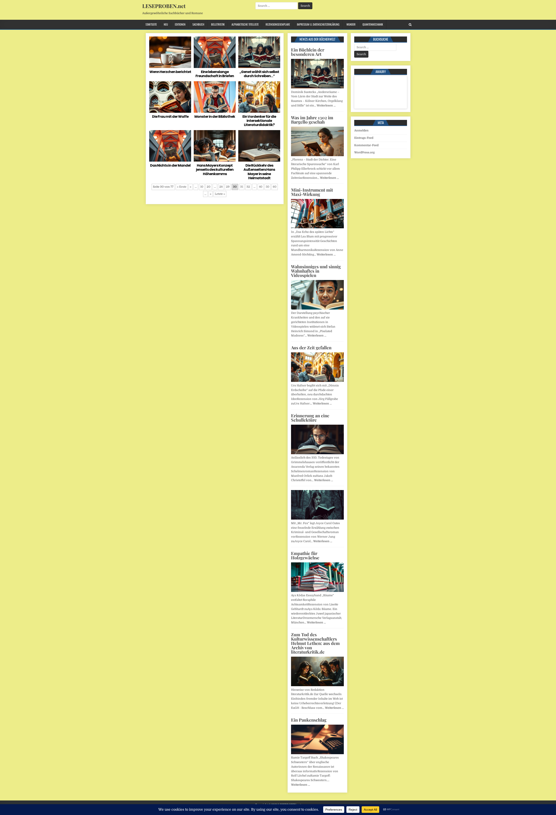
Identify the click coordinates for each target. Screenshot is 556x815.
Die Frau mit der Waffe (170, 116)
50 (267, 186)
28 (221, 186)
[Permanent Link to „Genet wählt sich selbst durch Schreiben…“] (259, 52)
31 (241, 186)
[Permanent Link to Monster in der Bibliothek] (215, 97)
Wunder (351, 24)
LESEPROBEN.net (163, 5)
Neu (166, 24)
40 (260, 186)
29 (228, 186)
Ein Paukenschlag (308, 720)
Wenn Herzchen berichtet (170, 71)
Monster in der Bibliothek (214, 116)
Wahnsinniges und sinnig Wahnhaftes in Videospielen (316, 270)
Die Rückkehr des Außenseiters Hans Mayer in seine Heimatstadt (259, 172)
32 (248, 186)
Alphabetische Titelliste (245, 24)
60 (274, 186)
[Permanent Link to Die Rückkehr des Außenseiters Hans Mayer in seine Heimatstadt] (259, 146)
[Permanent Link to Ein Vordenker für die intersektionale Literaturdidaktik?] (259, 97)
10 (201, 186)
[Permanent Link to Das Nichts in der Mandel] (170, 146)
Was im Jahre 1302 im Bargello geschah (312, 119)
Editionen (180, 24)
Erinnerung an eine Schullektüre (310, 417)
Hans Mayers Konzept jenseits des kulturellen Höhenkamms (214, 169)
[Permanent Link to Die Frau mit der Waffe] (170, 97)
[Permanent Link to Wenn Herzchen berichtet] (170, 52)
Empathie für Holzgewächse (305, 555)
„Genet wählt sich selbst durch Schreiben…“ (259, 73)
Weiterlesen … (326, 105)
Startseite (151, 24)
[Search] (410, 25)
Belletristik (218, 24)
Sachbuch (198, 24)
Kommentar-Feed (366, 145)
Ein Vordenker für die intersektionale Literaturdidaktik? (259, 120)
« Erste (181, 186)
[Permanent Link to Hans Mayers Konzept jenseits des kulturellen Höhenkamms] (215, 146)
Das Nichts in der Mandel (170, 165)
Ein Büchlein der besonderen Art (307, 52)
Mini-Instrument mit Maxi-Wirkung (312, 192)
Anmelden (361, 130)
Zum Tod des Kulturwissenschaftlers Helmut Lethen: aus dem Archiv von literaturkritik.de (315, 643)
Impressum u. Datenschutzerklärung (318, 24)
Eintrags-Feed (363, 137)
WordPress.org (364, 152)
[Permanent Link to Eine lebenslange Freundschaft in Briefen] (215, 52)
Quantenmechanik (372, 24)
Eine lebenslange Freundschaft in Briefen (214, 73)
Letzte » (220, 193)
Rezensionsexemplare (278, 24)
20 (208, 186)
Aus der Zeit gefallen (311, 347)
